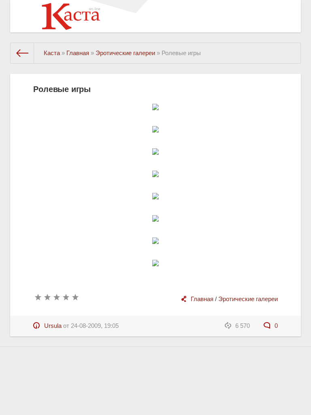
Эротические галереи (248, 298)
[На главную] (22, 53)
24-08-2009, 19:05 (95, 325)
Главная (202, 298)
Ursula (53, 325)
